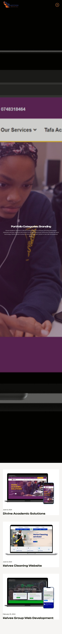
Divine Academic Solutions (24, 513)
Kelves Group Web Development (28, 618)
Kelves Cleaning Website (22, 565)
